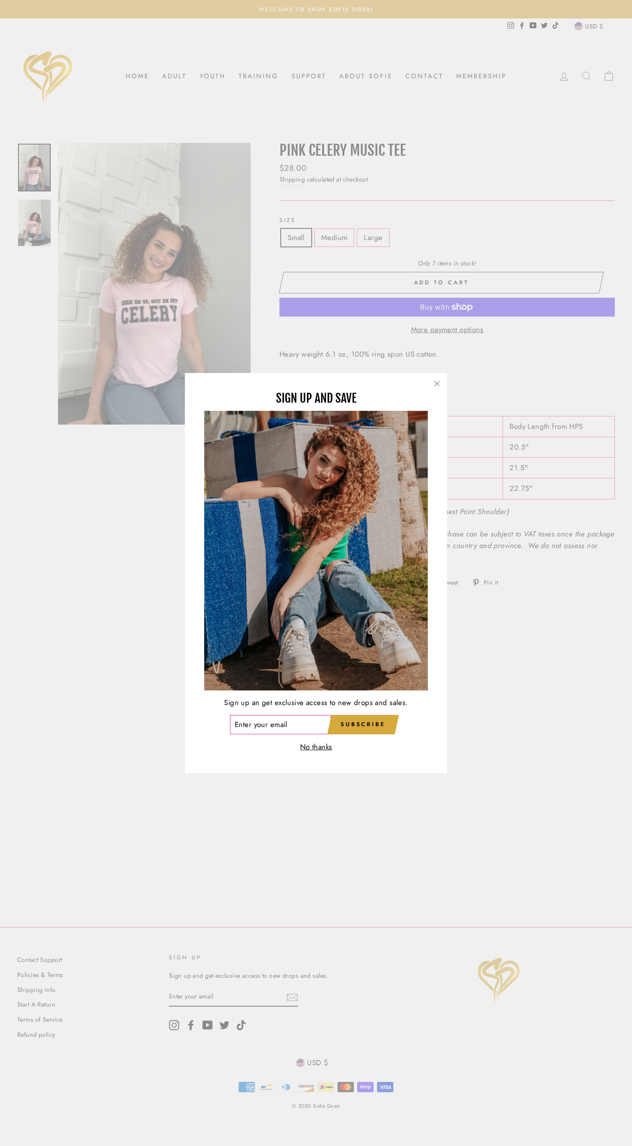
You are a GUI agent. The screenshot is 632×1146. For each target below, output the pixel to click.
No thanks (316, 747)
